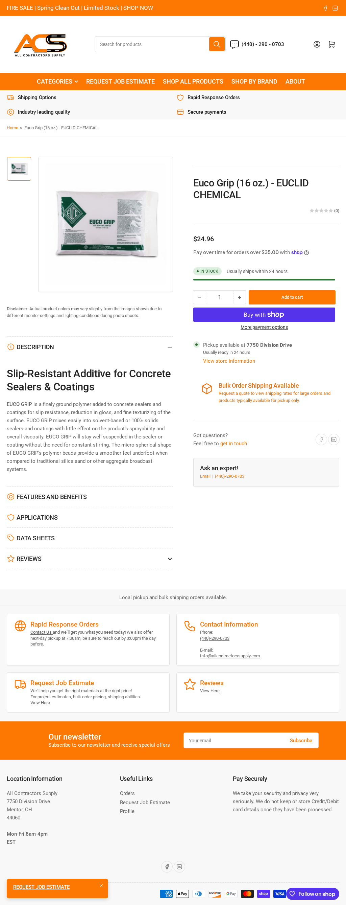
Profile (127, 811)
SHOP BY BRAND (254, 81)
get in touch (233, 443)
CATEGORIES (54, 81)
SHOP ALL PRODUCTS (193, 81)
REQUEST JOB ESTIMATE (120, 81)
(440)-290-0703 (229, 476)
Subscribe (301, 741)
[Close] (101, 886)
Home (12, 127)
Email (206, 476)
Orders (127, 793)
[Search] (216, 44)
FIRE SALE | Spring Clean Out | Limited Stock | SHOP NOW (80, 7)
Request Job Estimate (145, 802)
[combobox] (160, 44)
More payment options (264, 327)
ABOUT (295, 81)
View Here (40, 702)
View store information (229, 361)
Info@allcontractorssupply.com (230, 655)
